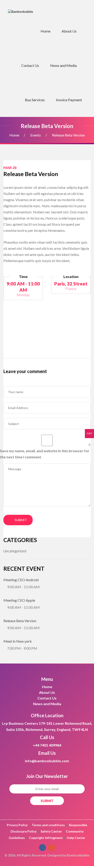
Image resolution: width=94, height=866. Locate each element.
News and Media (63, 65)
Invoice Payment (69, 100)
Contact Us (30, 65)
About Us (69, 31)
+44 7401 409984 (47, 745)
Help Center (76, 838)
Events (35, 135)
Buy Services (35, 100)
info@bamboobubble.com (47, 761)
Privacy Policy (17, 825)
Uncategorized (14, 551)
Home (45, 31)
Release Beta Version (19, 621)
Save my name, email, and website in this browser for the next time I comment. (44, 454)
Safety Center (51, 831)
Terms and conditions (48, 825)
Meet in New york (17, 641)
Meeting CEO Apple (19, 600)
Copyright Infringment (46, 838)
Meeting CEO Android (21, 580)
